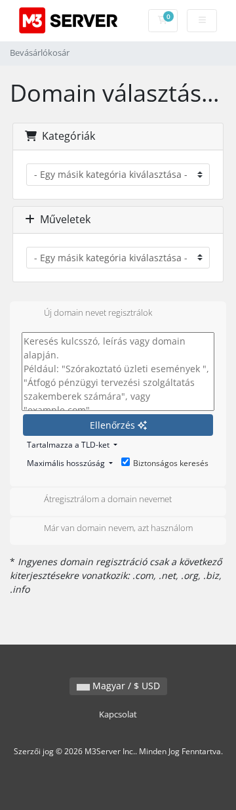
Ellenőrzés (114, 425)
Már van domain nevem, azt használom (118, 528)
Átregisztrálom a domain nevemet (108, 499)
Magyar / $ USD (125, 685)
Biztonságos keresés (170, 463)
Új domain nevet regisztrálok (98, 312)
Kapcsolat (118, 714)
